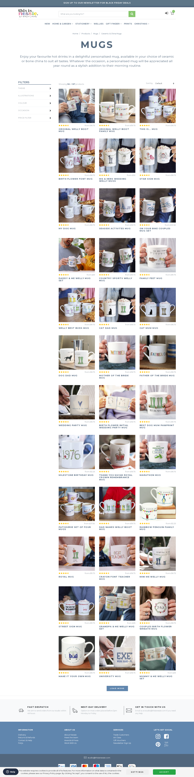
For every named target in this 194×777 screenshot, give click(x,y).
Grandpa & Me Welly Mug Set (117, 627)
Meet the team (71, 737)
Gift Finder (113, 23)
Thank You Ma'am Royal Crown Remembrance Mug (116, 477)
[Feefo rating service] (64, 125)
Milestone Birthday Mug (76, 475)
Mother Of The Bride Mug (114, 376)
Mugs (95, 34)
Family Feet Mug (151, 278)
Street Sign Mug (70, 626)
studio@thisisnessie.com (155, 711)
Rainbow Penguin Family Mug (157, 528)
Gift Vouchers (119, 740)
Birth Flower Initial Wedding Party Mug (114, 426)
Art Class (117, 737)
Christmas (140, 23)
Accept (164, 772)
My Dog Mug (67, 228)
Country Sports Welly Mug (115, 279)
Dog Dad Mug (68, 375)
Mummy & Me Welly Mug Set (156, 677)
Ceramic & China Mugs (111, 34)
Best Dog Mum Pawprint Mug (157, 426)
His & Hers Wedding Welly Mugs (112, 180)
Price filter (24, 118)
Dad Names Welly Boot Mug (115, 528)
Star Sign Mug (150, 179)
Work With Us (70, 743)
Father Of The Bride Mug (157, 375)
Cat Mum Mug (149, 328)
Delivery (22, 735)
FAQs (20, 743)
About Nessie (70, 735)
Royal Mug (66, 576)
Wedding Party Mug (73, 425)
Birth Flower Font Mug (76, 179)
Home (75, 34)
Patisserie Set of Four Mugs (75, 528)
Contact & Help (25, 740)
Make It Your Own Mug (75, 676)
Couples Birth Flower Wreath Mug (156, 627)
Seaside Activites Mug (115, 228)
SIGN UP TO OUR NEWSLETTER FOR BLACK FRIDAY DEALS (97, 3)
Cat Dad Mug (108, 328)
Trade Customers (121, 735)
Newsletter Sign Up (122, 743)
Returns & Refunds (26, 737)
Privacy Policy (49, 773)
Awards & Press (71, 740)
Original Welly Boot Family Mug (114, 130)
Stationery (82, 23)
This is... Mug (149, 129)
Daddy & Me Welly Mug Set (75, 279)
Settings (137, 772)
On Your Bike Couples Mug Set (155, 229)
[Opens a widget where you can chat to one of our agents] (10, 772)
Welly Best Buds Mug (74, 328)
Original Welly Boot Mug (74, 130)
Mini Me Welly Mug (152, 576)
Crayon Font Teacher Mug (114, 577)
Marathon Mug (150, 475)
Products (86, 34)
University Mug (110, 676)
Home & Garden (61, 23)
